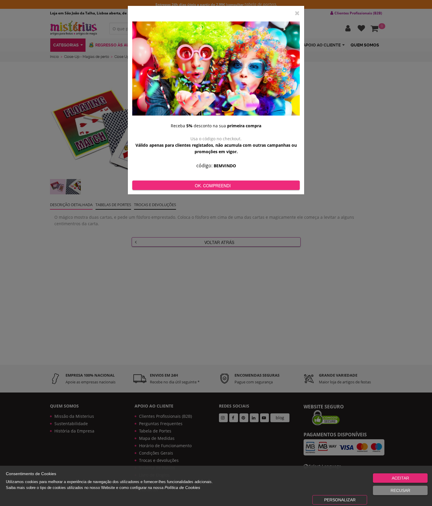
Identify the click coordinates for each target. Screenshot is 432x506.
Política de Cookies (182, 487)
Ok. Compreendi (213, 185)
